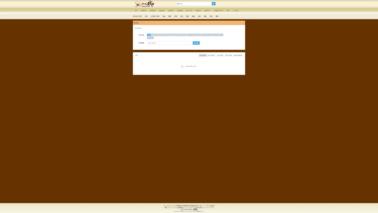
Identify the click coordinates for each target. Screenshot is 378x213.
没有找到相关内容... (191, 66)
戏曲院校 (198, 11)
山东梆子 (153, 16)
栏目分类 (141, 35)
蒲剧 (169, 16)
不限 (149, 35)
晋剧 (187, 16)
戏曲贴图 (180, 11)
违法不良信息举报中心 (187, 209)
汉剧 (140, 16)
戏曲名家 (162, 11)
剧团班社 (207, 11)
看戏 (228, 11)
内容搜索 (141, 43)
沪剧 (146, 16)
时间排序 (203, 55)
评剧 (199, 16)
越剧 (205, 16)
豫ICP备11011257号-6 (203, 206)
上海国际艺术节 (218, 11)
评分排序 (229, 55)
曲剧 (193, 16)
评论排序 (220, 55)
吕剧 (175, 16)
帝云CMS (183, 211)
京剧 (158, 16)
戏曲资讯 (143, 11)
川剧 (181, 16)
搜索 (196, 43)
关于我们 (235, 11)
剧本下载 (189, 11)
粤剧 (211, 16)
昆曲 (163, 16)
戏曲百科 (171, 11)
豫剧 (217, 16)
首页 (136, 11)
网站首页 (136, 23)
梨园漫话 (153, 11)
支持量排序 (238, 55)
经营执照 (212, 206)
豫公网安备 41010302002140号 (205, 207)
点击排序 (212, 55)
